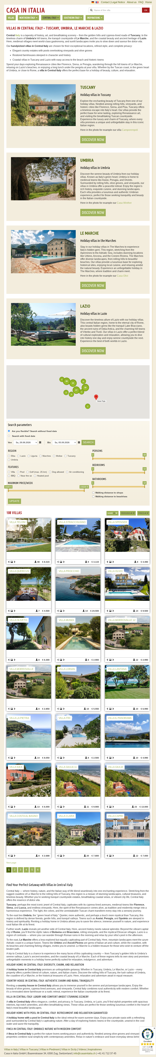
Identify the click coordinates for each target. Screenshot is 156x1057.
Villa (13, 472)
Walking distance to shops (109, 492)
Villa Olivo (115, 571)
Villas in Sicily (69, 1049)
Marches (47, 456)
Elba (13, 456)
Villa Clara (66, 816)
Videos (82, 1049)
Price (141, 513)
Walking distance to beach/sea (111, 496)
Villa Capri (115, 816)
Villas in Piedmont (50, 1049)
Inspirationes (95, 1049)
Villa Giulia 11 (68, 767)
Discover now (93, 139)
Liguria (34, 456)
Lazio (23, 456)
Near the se (26, 475)
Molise (59, 456)
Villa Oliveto (18, 620)
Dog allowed (58, 472)
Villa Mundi (66, 620)
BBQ (13, 475)
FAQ (140, 2)
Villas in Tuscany (29, 1049)
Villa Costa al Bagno (23, 816)
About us (131, 2)
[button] (96, 397)
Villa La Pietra (19, 718)
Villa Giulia (115, 767)
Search (88, 442)
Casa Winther (124, 203)
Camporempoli (130, 130)
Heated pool (43, 475)
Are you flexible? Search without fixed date (34, 431)
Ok (145, 10)
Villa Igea (15, 767)
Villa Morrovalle (21, 669)
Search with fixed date (23, 436)
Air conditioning (76, 472)
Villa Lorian (67, 669)
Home (148, 2)
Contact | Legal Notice (113, 2)
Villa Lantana (117, 669)
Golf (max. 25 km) (38, 472)
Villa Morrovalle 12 (121, 620)
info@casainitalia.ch (85, 1053)
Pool (22, 472)
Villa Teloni (17, 522)
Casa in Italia (25, 10)
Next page (11, 862)
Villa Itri (64, 718)
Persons (125, 513)
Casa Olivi (122, 275)
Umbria (14, 459)
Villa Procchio (69, 571)
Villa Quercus (19, 571)
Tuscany (71, 456)
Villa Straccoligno (72, 522)
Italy (17, 35)
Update (14, 501)
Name (110, 513)
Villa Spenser (117, 522)
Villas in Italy (11, 1049)
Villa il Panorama (120, 718)
